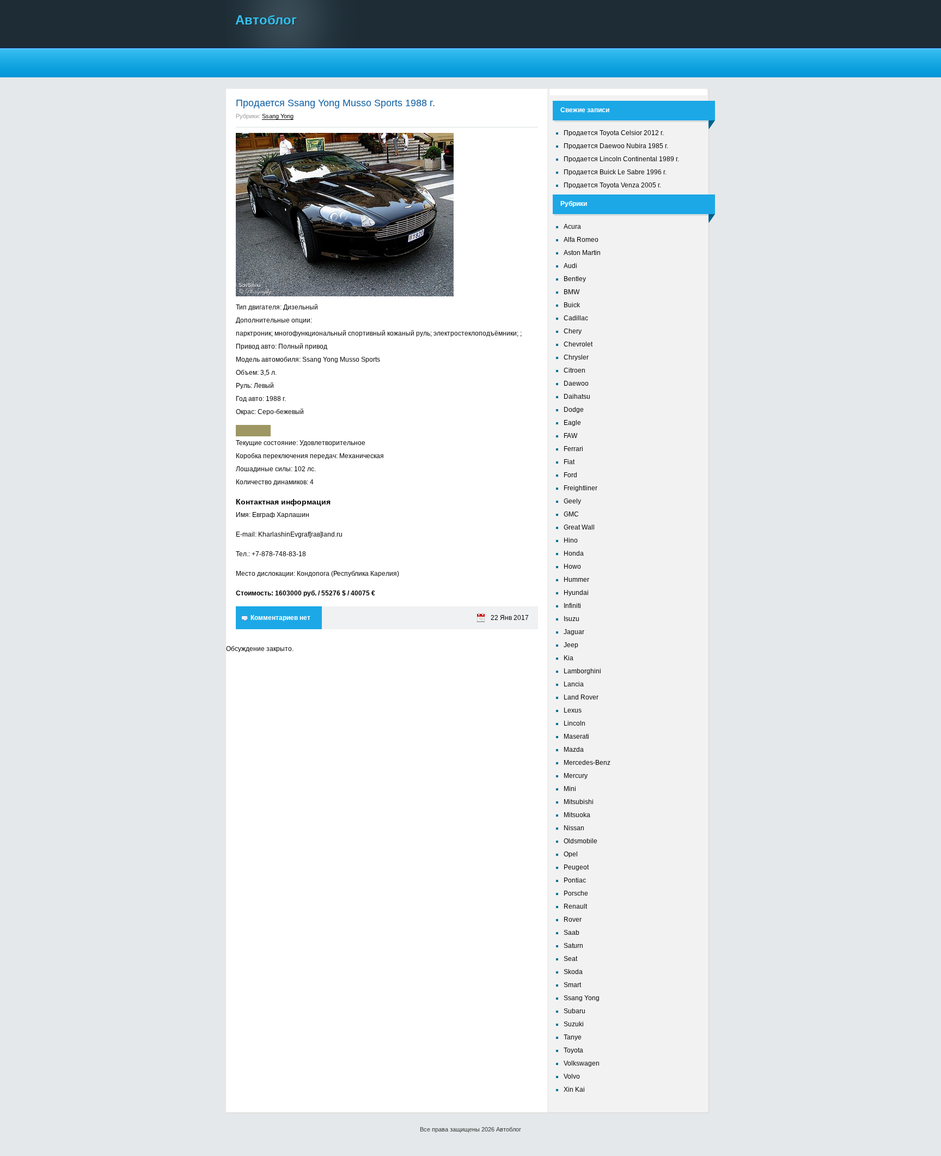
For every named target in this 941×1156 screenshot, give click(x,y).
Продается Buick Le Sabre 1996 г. (615, 172)
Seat (570, 959)
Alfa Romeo (581, 240)
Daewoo (576, 383)
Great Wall (579, 527)
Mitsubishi (579, 802)
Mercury (576, 776)
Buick (572, 305)
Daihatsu (577, 396)
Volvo (572, 1076)
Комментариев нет (280, 618)
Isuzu (571, 619)
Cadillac (576, 318)
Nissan (574, 828)
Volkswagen (582, 1063)
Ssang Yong (278, 116)
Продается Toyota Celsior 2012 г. (614, 133)
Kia (568, 658)
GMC (571, 514)
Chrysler (576, 357)
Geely (572, 501)
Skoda (573, 972)
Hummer (576, 579)
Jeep (571, 645)
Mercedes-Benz (587, 762)
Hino (571, 540)
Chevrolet (578, 344)
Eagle (572, 423)
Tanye (573, 1037)
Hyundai (576, 593)
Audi (570, 266)
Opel (571, 854)
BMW (571, 292)
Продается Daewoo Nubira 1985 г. (616, 146)
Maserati (576, 736)
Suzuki (574, 1024)
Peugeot (576, 867)
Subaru (574, 1011)
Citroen (574, 370)
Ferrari (573, 449)
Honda (574, 553)
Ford (570, 475)
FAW (570, 436)
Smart (572, 985)
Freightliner (580, 488)
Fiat (569, 462)
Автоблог (266, 20)
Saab (571, 932)
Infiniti (572, 606)
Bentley (575, 279)
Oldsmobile (580, 841)
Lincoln (574, 723)
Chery (573, 331)
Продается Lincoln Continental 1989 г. (621, 159)
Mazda (574, 749)
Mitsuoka (577, 815)
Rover (573, 919)
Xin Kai (574, 1089)
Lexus (573, 710)
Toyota (573, 1050)
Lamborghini (582, 671)
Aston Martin (582, 253)
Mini (570, 789)
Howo (572, 566)
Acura (572, 226)
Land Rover (581, 697)
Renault (575, 906)
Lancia (574, 684)
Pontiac (575, 880)
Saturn (573, 946)
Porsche (576, 893)
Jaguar (574, 632)
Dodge (574, 409)
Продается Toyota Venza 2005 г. (612, 185)
